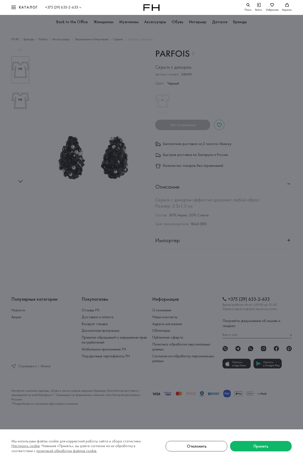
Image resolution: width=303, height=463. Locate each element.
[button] (24, 7)
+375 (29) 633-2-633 (61, 7)
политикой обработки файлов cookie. (66, 450)
